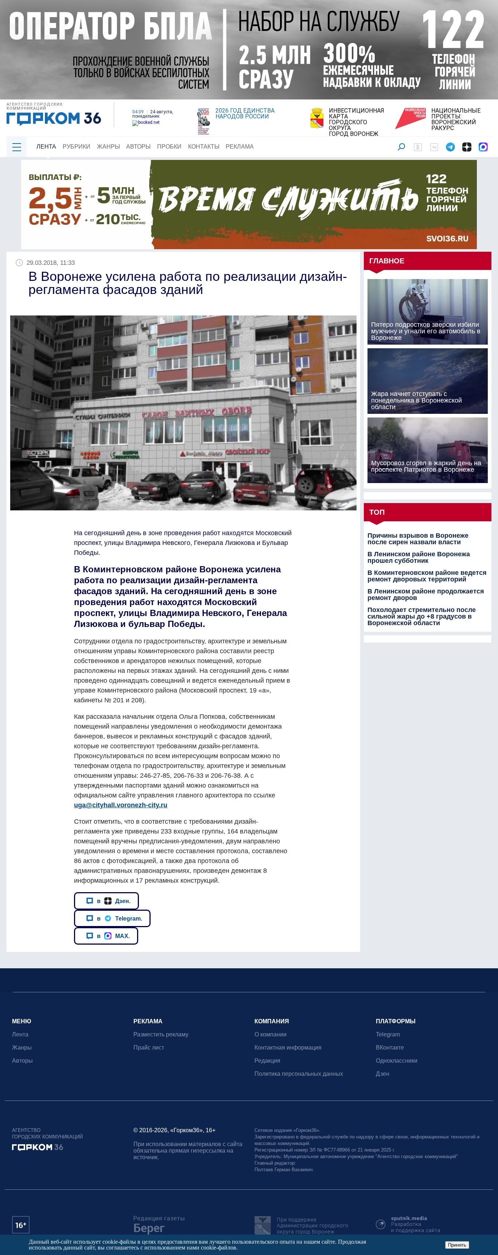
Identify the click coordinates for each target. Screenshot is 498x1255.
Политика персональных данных (298, 1074)
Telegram (388, 1034)
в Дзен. (114, 901)
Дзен (382, 1074)
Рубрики (76, 147)
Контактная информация (288, 1047)
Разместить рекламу (160, 1034)
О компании (270, 1034)
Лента (46, 147)
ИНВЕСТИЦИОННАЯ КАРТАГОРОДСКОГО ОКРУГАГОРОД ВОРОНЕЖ (356, 122)
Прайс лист (148, 1047)
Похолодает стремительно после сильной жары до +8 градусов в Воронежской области (421, 616)
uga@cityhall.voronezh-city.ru (120, 805)
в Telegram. (119, 918)
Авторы (138, 147)
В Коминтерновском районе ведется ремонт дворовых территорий (427, 576)
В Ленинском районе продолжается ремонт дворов (425, 594)
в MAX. (113, 936)
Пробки (169, 147)
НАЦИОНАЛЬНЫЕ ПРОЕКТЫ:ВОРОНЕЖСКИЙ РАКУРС (456, 119)
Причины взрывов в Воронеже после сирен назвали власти (417, 538)
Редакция (267, 1061)
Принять (457, 1245)
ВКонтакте (390, 1047)
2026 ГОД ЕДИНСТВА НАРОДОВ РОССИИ (245, 113)
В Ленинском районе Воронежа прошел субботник (418, 557)
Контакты (203, 147)
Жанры (108, 147)
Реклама (240, 147)
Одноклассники (396, 1061)
